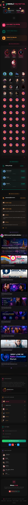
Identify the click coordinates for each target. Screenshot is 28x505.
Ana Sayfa (3, 500)
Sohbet (25, 500)
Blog (21, 500)
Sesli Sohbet (16, 500)
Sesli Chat (9, 500)
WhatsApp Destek (15, 440)
